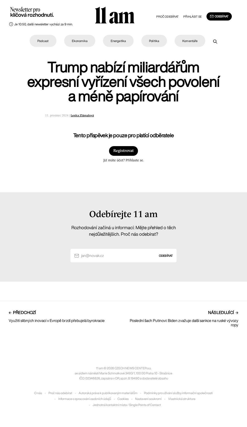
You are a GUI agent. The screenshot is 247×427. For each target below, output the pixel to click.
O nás (38, 393)
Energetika (118, 41)
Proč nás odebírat (60, 393)
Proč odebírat (167, 16)
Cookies (123, 398)
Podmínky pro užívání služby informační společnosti (178, 393)
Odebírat (221, 16)
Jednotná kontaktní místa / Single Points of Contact (127, 404)
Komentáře (190, 41)
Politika (154, 41)
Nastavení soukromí (148, 398)
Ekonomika (80, 41)
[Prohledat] (215, 41)
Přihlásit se (192, 16)
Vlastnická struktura (181, 398)
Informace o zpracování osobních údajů (84, 398)
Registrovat (123, 150)
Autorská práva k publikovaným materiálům (108, 393)
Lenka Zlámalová (82, 115)
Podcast (43, 41)
